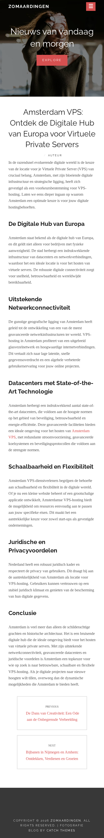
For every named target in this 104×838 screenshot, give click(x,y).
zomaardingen (28, 6)
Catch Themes (61, 830)
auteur (55, 155)
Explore (55, 62)
